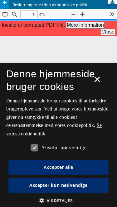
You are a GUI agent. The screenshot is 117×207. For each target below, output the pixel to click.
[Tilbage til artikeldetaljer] (4, 4)
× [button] (97, 81)
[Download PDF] (112, 2)
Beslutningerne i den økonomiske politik (49, 4)
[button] (58, 201)
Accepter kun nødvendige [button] (58, 185)
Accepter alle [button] (58, 167)
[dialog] (58, 135)
